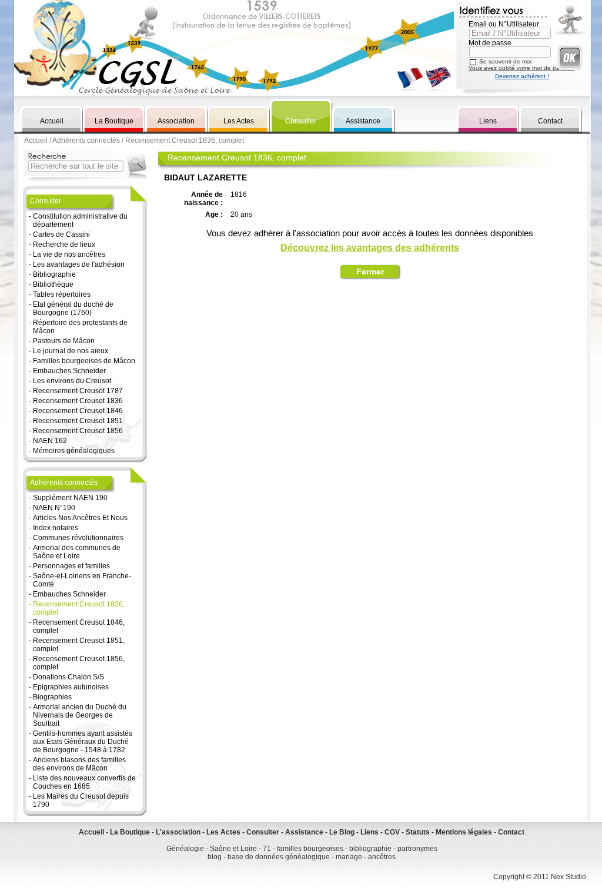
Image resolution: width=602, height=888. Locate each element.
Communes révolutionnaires (78, 538)
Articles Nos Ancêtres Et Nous (80, 518)
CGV (392, 832)
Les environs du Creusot (72, 381)
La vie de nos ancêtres (69, 254)
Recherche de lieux (64, 244)
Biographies (52, 697)
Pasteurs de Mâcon (64, 341)
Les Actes (238, 121)
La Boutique (114, 121)
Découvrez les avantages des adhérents (369, 248)
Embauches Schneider (69, 371)
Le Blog (341, 832)
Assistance (363, 121)
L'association (178, 832)
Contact (550, 121)
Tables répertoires (62, 294)
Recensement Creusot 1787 (78, 391)
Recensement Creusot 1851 (78, 421)
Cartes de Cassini (61, 234)
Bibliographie (54, 274)
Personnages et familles (71, 566)
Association (176, 121)
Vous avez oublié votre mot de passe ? (521, 68)
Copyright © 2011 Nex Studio (539, 877)
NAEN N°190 (54, 508)
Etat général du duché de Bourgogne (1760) (73, 308)
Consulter (300, 121)
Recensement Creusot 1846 (78, 411)
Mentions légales (464, 832)
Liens (488, 121)
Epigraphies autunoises (71, 687)
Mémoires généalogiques (74, 451)
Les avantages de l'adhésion (79, 264)
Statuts (418, 832)
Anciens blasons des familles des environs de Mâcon (79, 764)
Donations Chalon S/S (68, 677)
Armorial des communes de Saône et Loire (77, 552)
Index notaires (55, 528)
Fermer (370, 271)
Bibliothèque (53, 284)
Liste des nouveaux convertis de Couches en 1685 (84, 782)
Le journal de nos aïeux (70, 351)
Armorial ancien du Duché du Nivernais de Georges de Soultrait (79, 715)
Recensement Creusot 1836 (78, 401)
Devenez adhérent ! (522, 76)
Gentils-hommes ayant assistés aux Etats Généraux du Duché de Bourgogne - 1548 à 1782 (82, 741)
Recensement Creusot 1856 (78, 431)
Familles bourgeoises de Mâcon (84, 361)
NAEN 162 (50, 441)
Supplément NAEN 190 (70, 498)
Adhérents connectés (86, 140)
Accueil (51, 121)
